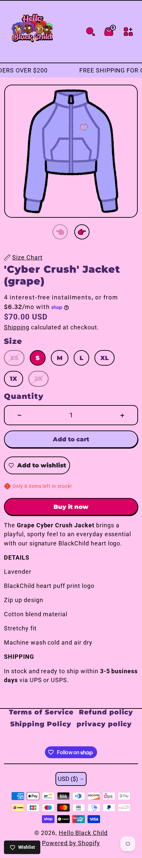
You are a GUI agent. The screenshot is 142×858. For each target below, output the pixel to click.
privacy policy (104, 724)
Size (13, 341)
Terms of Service (41, 712)
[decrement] (20, 415)
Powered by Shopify (71, 843)
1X (13, 379)
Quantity (24, 396)
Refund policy (106, 712)
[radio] (14, 358)
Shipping (16, 327)
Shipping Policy (40, 724)
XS (14, 358)
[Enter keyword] (91, 32)
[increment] (122, 415)
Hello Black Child (83, 832)
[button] (60, 231)
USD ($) (68, 778)
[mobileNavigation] (128, 32)
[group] (71, 151)
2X (38, 379)
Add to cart (71, 439)
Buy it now (71, 507)
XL (104, 358)
